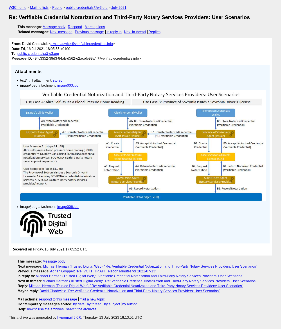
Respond (75, 27)
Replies (154, 32)
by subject (112, 304)
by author (129, 304)
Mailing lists (39, 7)
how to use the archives (45, 309)
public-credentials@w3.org (87, 7)
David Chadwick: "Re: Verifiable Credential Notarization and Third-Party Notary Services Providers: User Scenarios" (130, 291)
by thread (94, 304)
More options (95, 27)
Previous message (89, 32)
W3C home (17, 7)
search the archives (81, 309)
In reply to (114, 32)
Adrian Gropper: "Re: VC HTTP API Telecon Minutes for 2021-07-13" (103, 271)
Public (57, 7)
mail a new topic (92, 299)
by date (79, 304)
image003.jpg (68, 85)
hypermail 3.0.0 (69, 317)
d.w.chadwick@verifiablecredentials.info (81, 44)
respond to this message (58, 299)
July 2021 (118, 7)
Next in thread (135, 32)
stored (58, 80)
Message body (54, 27)
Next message (61, 32)
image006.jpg (68, 207)
